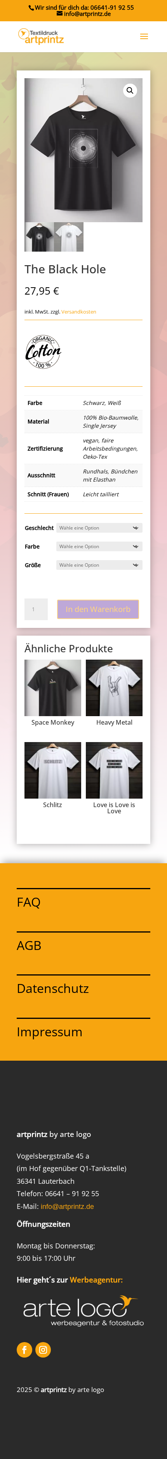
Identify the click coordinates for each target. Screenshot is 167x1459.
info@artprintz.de (67, 1206)
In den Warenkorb (98, 609)
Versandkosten (78, 312)
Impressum (50, 1031)
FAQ (29, 901)
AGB (29, 945)
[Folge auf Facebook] (24, 1350)
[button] (130, 91)
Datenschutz (53, 988)
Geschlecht (39, 527)
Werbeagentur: (96, 1280)
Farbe (32, 546)
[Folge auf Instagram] (43, 1350)
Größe (33, 565)
